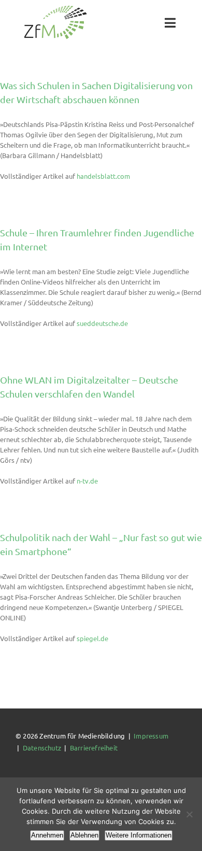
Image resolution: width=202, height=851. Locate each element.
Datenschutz (42, 747)
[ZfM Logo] (55, 8)
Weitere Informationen (138, 835)
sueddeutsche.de (102, 323)
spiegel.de (92, 638)
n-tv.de (87, 480)
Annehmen (47, 835)
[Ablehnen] (189, 814)
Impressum (151, 735)
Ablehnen (84, 835)
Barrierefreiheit (94, 747)
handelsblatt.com (103, 176)
